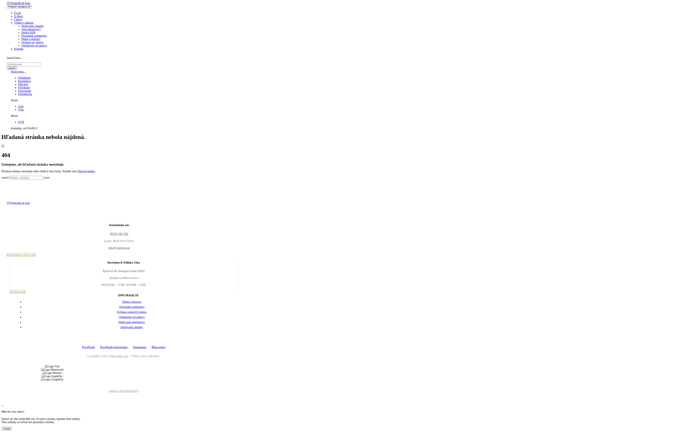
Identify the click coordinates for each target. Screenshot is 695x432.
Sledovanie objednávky (131, 322)
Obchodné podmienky (132, 306)
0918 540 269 (119, 234)
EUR (21, 122)
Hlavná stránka (86, 171)
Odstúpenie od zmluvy (132, 317)
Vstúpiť (6, 428)
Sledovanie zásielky (132, 327)
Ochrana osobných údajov (132, 312)
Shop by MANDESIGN (124, 391)
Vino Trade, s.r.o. (119, 356)
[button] (21, 254)
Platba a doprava (131, 301)
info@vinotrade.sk (119, 247)
